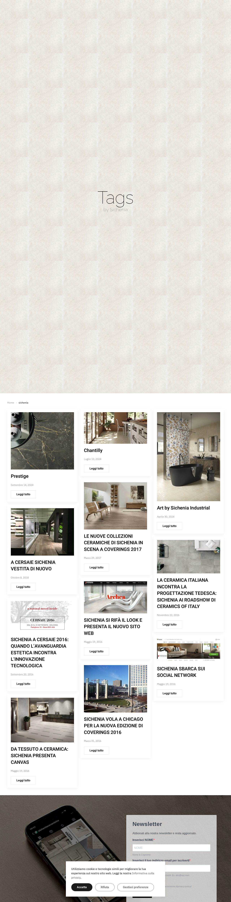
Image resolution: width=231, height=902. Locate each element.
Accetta (82, 887)
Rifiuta (105, 887)
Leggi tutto (23, 494)
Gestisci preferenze (135, 887)
